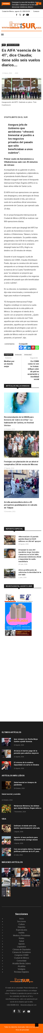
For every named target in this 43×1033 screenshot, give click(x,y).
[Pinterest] (33, 348)
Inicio (21, 919)
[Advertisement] (21, 657)
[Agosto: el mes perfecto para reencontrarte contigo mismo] (7, 840)
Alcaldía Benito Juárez (21, 963)
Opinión (21, 944)
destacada (18, 354)
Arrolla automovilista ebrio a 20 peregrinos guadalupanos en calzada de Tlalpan (20, 505)
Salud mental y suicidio (11, 794)
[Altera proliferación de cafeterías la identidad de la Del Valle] (10, 574)
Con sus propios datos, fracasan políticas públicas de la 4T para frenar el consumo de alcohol (27, 851)
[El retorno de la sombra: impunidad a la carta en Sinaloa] (7, 765)
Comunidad (21, 961)
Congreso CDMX (22, 955)
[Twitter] (25, 348)
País (3, 45)
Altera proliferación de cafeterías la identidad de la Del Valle (29, 572)
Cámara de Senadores (21, 952)
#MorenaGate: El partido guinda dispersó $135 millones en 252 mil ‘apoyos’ (29, 539)
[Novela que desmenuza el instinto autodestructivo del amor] (6, 896)
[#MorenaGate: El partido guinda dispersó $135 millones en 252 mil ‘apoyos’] (10, 540)
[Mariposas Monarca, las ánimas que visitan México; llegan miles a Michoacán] (7, 809)
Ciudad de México (13, 45)
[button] (37, 3)
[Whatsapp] (37, 348)
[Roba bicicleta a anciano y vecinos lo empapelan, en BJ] (16, 886)
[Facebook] (21, 348)
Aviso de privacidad (22, 1030)
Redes (21, 938)
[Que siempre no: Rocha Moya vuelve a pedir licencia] (7, 742)
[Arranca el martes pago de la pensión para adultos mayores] (7, 754)
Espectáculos (21, 930)
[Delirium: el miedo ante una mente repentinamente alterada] (7, 829)
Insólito (21, 933)
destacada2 (28, 354)
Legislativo (21, 947)
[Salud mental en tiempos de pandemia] (7, 785)
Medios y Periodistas (21, 935)
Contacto (36, 11)
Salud (21, 941)
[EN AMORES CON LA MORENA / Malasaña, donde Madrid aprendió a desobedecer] (35, 886)
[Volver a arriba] (36, 1025)
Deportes (21, 927)
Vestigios (21, 969)
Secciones (21, 921)
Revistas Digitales (21, 972)
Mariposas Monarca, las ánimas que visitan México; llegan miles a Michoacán (27, 808)
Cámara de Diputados (22, 949)
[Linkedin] (29, 348)
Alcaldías (21, 966)
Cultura (22, 924)
